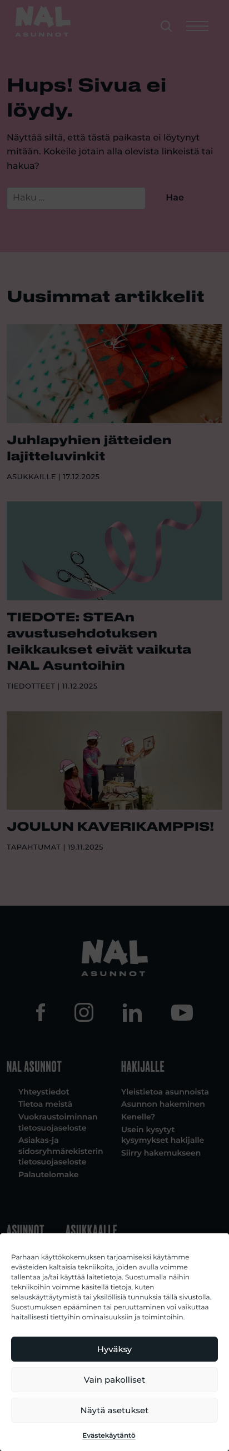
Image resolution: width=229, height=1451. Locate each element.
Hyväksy (114, 1349)
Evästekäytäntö (109, 1436)
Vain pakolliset (114, 1379)
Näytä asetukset (115, 1410)
